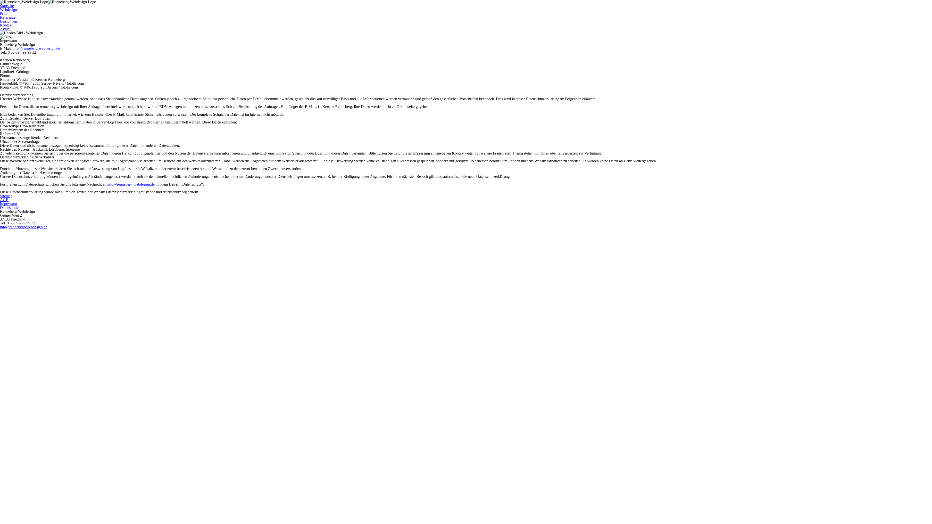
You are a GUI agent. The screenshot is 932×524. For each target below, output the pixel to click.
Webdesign (8, 10)
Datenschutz (9, 207)
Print (3, 13)
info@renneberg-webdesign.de (36, 48)
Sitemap (6, 196)
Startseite (7, 6)
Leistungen (8, 21)
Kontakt (6, 25)
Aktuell (5, 29)
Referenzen (8, 17)
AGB (4, 200)
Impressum (8, 204)
